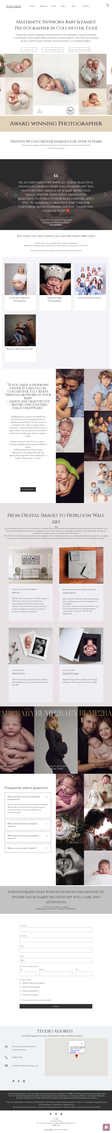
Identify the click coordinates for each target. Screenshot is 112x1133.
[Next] (105, 194)
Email (21, 946)
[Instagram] (24, 1081)
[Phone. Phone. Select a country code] (23, 960)
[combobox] (56, 974)
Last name (23, 936)
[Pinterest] (13, 1081)
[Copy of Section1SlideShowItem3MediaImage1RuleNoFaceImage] (58, 224)
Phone (22, 956)
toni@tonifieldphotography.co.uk (25, 1066)
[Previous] (6, 194)
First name (23, 925)
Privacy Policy (48, 1129)
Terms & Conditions (61, 1129)
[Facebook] (18, 1081)
